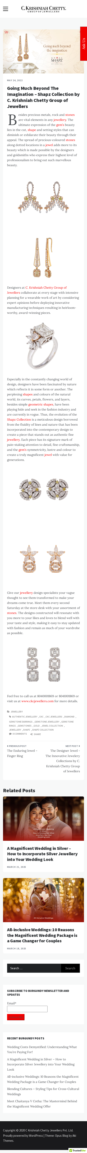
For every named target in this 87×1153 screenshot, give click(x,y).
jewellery (60, 120)
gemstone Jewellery (47, 721)
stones (70, 115)
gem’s (60, 125)
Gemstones (25, 725)
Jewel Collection (52, 725)
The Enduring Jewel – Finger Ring (22, 753)
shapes (28, 394)
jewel (49, 145)
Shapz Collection (19, 419)
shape (32, 130)
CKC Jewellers (54, 716)
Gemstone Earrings (21, 721)
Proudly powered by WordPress (23, 1135)
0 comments (20, 733)
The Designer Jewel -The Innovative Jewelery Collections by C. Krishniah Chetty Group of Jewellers (63, 761)
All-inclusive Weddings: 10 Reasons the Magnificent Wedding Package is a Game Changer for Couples (42, 935)
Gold (37, 725)
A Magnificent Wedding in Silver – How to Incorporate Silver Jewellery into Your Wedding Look (42, 853)
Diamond (69, 716)
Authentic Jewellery (24, 716)
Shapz (26, 729)
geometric (35, 404)
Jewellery (17, 711)
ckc (41, 716)
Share (37, 734)
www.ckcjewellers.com (37, 701)
